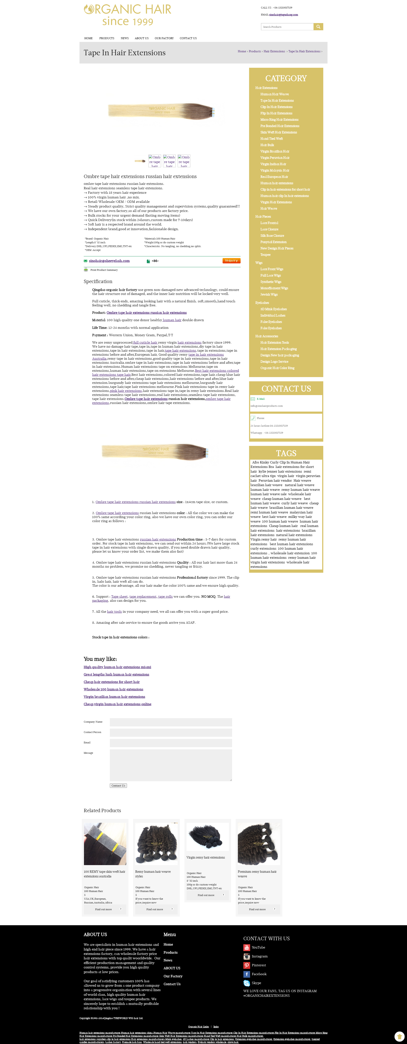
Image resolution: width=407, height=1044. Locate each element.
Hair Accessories (266, 336)
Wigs (258, 263)
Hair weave (302, 480)
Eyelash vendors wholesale (212, 1042)
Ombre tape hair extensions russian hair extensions (147, 313)
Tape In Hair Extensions (305, 51)
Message (88, 752)
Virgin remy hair (264, 539)
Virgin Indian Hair (273, 164)
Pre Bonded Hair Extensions (280, 126)
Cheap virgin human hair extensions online (117, 704)
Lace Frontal (269, 223)
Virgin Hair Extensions (276, 202)
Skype (256, 983)
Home (88, 38)
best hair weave (274, 517)
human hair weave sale (269, 494)
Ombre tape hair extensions (146, 399)
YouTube (258, 947)
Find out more (103, 909)
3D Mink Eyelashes (274, 309)
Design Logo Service (274, 362)
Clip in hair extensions (222, 1039)
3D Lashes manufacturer (196, 1039)
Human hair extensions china (137, 1033)
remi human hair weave (269, 512)
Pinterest (259, 965)
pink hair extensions (126, 391)
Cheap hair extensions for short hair (112, 682)
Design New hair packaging (280, 355)
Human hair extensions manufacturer (99, 1033)
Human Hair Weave (275, 94)
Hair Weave (269, 208)
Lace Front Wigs (272, 269)
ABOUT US (142, 38)
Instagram (260, 956)
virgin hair (285, 476)
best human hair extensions (291, 544)
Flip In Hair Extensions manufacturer (295, 1033)
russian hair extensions (158, 539)
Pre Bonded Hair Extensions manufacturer (136, 1036)
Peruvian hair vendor (275, 480)
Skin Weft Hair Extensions (279, 132)
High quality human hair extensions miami (117, 667)
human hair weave (265, 490)
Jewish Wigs (269, 294)
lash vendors (190, 1042)
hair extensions (288, 530)
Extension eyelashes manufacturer (253, 1039)
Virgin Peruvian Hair (275, 158)
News (125, 38)
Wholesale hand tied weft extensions (162, 1042)
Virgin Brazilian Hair (275, 151)
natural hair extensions (294, 535)
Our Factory (164, 38)
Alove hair (232, 1042)
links (216, 1026)
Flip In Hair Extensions (276, 113)
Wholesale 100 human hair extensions (113, 689)
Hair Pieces (263, 216)
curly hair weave (295, 503)
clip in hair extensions (119, 1039)
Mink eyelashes (173, 1039)
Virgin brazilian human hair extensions (114, 697)
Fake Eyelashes (271, 328)
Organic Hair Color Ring (277, 368)
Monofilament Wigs (274, 288)
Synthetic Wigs (271, 282)
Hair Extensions (275, 51)
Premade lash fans (132, 1042)
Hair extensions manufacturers (148, 1039)
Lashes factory (113, 1042)
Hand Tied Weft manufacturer (220, 1036)
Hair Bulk (267, 145)
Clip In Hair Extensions (277, 107)
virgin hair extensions (268, 562)
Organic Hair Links (198, 1026)
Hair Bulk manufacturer (250, 1036)
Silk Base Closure (272, 236)
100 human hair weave (280, 521)
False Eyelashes (271, 322)
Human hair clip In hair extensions (285, 196)
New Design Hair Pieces (277, 248)
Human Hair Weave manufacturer (172, 1033)
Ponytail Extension (274, 242)
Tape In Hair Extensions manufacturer (212, 1033)
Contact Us (188, 38)
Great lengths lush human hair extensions (116, 674)
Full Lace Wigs (271, 275)
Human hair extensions (277, 183)
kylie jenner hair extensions (280, 471)
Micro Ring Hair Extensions (279, 120)
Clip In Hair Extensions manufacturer (253, 1033)
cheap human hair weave (282, 499)
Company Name (93, 721)
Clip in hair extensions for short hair (285, 189)
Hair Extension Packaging (279, 349)
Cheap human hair (284, 526)
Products (106, 38)
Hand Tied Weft (272, 139)
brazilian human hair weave (291, 508)
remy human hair (302, 558)
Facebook (259, 974)
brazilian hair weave (267, 485)
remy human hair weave (301, 490)
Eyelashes (262, 303)
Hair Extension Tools (275, 342)
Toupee (265, 255)
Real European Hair (274, 177)
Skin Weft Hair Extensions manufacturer (181, 1036)
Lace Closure (269, 229)
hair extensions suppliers (92, 1039)
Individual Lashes (273, 315)
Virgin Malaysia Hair (275, 170)
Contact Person (92, 732)
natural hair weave (299, 485)
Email (87, 742)
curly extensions (263, 548)
